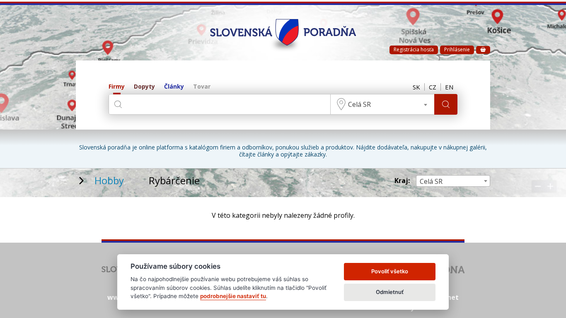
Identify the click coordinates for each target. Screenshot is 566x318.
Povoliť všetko (389, 271)
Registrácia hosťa (414, 49)
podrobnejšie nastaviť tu (233, 296)
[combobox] (382, 104)
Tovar (201, 86)
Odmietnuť (390, 292)
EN (449, 87)
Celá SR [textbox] (359, 104)
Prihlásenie (457, 49)
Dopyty (144, 86)
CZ (432, 87)
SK (416, 87)
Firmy (117, 86)
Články (174, 86)
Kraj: (402, 181)
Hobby (109, 180)
